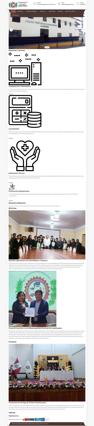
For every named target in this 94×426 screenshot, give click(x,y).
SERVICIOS (42, 11)
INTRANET (60, 11)
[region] (47, 30)
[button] (11, 29)
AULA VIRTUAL (15, 15)
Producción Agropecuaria (19, 191)
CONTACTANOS (51, 11)
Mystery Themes (44, 423)
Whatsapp (15, 419)
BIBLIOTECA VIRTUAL (70, 11)
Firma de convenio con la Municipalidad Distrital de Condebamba (35, 328)
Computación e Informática (20, 86)
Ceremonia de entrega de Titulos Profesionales (27, 402)
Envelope (20, 419)
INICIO (13, 11)
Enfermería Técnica (17, 173)
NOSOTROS (20, 11)
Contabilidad (14, 129)
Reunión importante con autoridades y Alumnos (28, 260)
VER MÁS (11, 94)
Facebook (11, 419)
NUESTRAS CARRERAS (31, 11)
